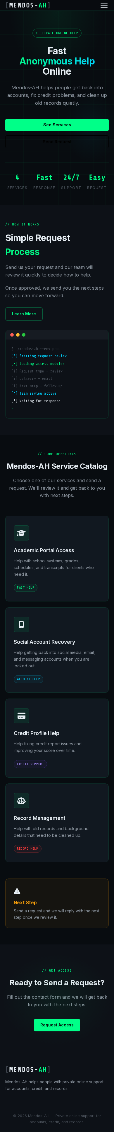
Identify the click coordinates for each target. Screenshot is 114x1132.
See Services (57, 124)
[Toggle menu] (104, 5)
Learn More (24, 313)
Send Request (57, 141)
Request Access (57, 1024)
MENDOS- (28, 5)
